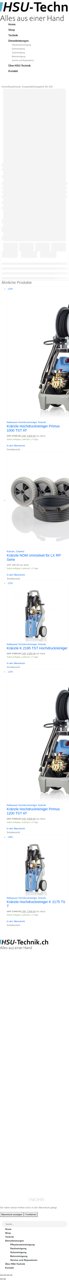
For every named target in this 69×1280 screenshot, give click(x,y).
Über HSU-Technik (19, 65)
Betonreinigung (18, 56)
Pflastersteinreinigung (21, 45)
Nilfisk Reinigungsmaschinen (21, 1105)
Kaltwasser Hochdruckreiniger (22, 422)
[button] (2, 1218)
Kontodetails (12, 1177)
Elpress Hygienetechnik (18, 1109)
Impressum (11, 1145)
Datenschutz (12, 1149)
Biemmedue (11, 1117)
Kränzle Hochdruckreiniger (19, 1101)
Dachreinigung (18, 49)
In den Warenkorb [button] (16, 445)
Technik (13, 35)
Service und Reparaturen (23, 60)
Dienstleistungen (18, 40)
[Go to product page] (37, 500)
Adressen (10, 1173)
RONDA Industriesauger (18, 1113)
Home (11, 24)
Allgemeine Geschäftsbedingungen (24, 1129)
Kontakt (13, 71)
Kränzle (42, 422)
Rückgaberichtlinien (16, 1133)
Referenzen (11, 1141)
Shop (11, 30)
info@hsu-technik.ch (11, 976)
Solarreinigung (18, 53)
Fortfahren (31, 1214)
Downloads (11, 1169)
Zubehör (20, 551)
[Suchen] (65, 1224)
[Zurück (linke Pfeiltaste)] (1, 1278)
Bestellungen (12, 1165)
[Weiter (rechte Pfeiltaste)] (4, 1278)
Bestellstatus (12, 1137)
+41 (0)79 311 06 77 (10, 979)
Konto (8, 1161)
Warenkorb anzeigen (11, 1214)
